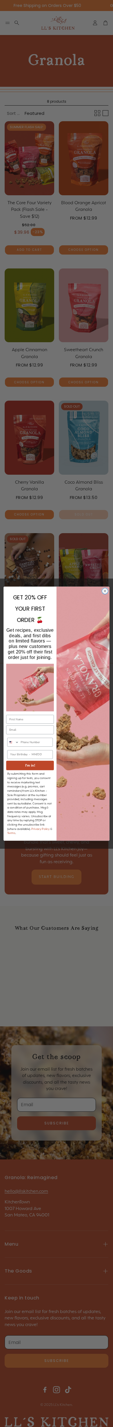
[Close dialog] (105, 591)
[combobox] (13, 742)
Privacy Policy (40, 829)
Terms (11, 833)
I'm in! (30, 765)
